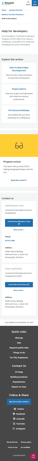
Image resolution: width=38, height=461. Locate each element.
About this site (12, 442)
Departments (19, 382)
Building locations (19, 377)
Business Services (15, 10)
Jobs (19, 343)
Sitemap (19, 338)
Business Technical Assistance (13, 14)
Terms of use (12, 447)
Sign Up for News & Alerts (19, 401)
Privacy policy (26, 442)
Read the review (18, 180)
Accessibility (25, 447)
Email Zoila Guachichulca (18, 284)
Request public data (19, 348)
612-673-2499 (10, 240)
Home (4, 10)
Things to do (19, 352)
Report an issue (19, 387)
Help (19, 372)
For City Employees (19, 357)
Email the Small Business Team (19, 221)
